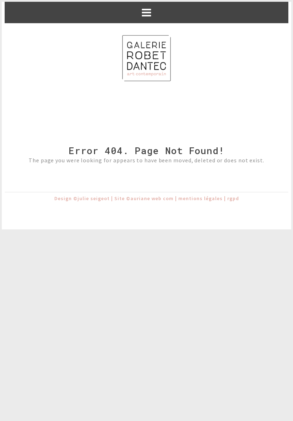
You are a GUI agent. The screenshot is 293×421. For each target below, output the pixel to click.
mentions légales (200, 198)
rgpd (233, 198)
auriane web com (152, 198)
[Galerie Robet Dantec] (146, 58)
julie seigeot (94, 198)
